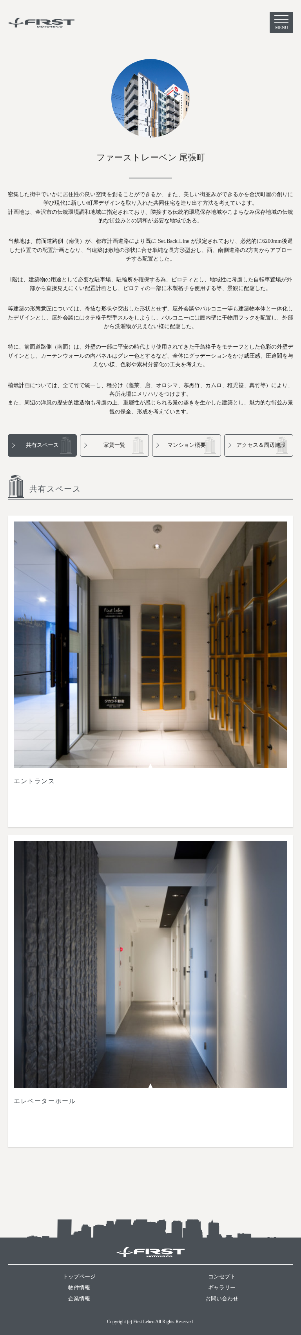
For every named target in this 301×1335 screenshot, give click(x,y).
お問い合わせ (221, 1299)
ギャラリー (222, 1288)
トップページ (79, 1277)
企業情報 (79, 1299)
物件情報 (79, 1288)
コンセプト (222, 1277)
